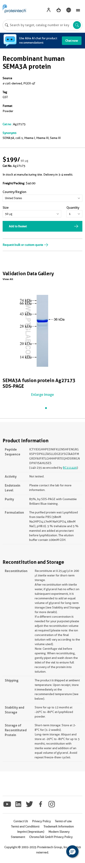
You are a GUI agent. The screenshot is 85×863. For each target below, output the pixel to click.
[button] (72, 851)
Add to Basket (18, 226)
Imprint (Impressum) (30, 831)
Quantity (72, 208)
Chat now (71, 40)
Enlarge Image (42, 395)
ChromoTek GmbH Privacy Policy (51, 837)
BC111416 (70, 467)
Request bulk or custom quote (23, 244)
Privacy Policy (41, 821)
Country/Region (14, 192)
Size (6, 208)
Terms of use (63, 821)
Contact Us (21, 821)
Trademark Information (59, 826)
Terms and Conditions (25, 826)
